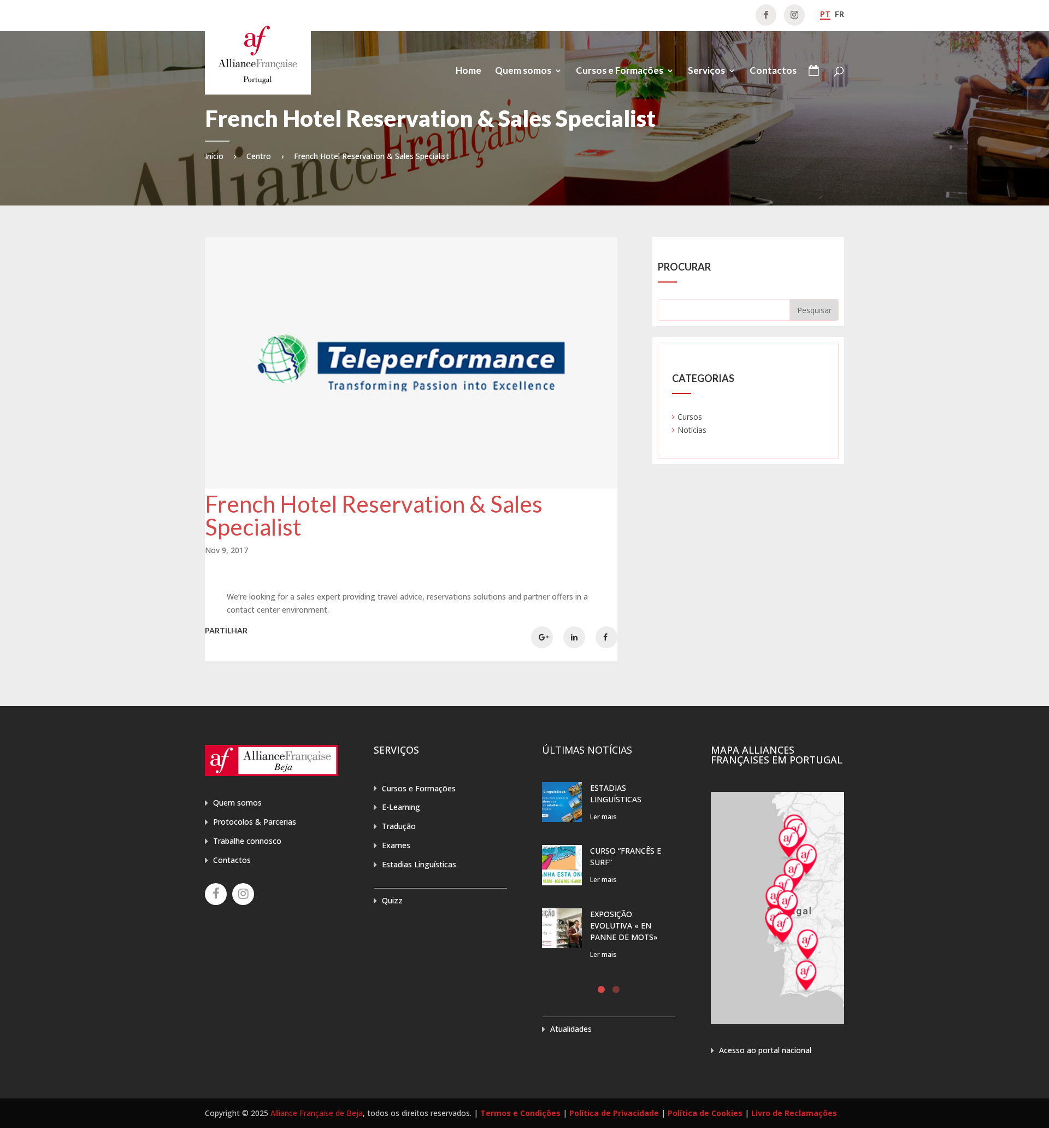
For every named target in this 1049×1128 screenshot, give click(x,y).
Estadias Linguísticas (419, 864)
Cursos (689, 417)
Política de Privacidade (614, 1113)
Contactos (773, 71)
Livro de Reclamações (794, 1113)
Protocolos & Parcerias (254, 821)
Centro (258, 156)
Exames (396, 845)
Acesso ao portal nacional (765, 1050)
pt (825, 14)
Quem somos (523, 71)
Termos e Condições (520, 1113)
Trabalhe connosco (247, 841)
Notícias (691, 430)
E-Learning (401, 807)
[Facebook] (216, 894)
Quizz (392, 900)
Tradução (399, 826)
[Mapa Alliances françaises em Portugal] (777, 1021)
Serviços (706, 71)
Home (468, 71)
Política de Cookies (705, 1113)
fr (839, 14)
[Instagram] (243, 894)
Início (214, 156)
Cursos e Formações (619, 71)
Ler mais (603, 816)
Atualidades (571, 1029)
